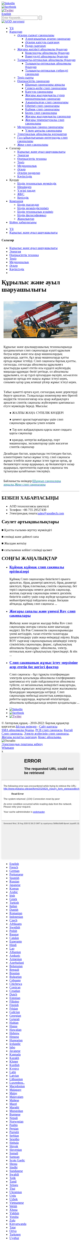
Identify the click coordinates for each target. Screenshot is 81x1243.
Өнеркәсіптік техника (32, 158)
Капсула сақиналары (39, 91)
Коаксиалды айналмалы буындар (47, 53)
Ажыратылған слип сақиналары (46, 102)
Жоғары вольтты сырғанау (19, 737)
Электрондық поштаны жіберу (22, 744)
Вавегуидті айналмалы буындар (46, 56)
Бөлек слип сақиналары (41, 113)
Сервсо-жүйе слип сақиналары (46, 88)
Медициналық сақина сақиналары (40, 127)
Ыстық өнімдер (26, 726)
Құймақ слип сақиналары (42, 109)
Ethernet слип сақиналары (42, 105)
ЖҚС (20, 194)
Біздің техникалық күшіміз (35, 211)
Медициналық (27, 165)
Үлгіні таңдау (26, 190)
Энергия (23, 155)
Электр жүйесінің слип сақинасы (46, 733)
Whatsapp (8, 747)
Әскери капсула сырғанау (42, 42)
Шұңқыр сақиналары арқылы (45, 84)
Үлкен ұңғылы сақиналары (43, 130)
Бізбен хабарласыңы (23, 222)
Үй (11, 28)
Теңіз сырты (25, 77)
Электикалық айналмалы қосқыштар (42, 134)
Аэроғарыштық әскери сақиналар (47, 38)
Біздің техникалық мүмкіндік (36, 183)
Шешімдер (24, 187)
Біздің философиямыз (31, 215)
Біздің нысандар (28, 204)
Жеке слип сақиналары (32, 144)
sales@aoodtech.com (51, 513)
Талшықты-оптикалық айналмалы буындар (46, 60)
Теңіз (20, 162)
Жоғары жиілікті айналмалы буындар (42, 49)
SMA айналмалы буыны (18, 730)
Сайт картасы (48, 726)
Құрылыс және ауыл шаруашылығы (41, 151)
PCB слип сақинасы (48, 730)
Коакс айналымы (49, 737)
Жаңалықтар (25, 218)
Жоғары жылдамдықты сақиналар (48, 116)
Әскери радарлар (28, 173)
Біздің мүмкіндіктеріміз (33, 208)
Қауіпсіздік (24, 176)
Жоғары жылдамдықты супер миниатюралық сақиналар (45, 97)
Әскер (21, 169)
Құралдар (15, 31)
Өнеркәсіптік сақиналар (33, 81)
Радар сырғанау (35, 45)
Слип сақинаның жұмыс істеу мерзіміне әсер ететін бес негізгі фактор (43, 665)
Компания (16, 201)
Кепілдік (23, 197)
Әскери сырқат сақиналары (35, 35)
